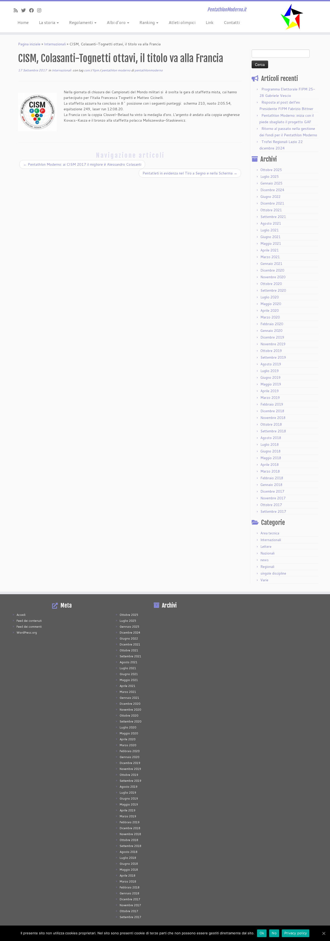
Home (23, 22)
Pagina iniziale (29, 44)
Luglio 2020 (269, 297)
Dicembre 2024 (272, 190)
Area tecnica (269, 533)
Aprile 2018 (269, 464)
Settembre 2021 (273, 216)
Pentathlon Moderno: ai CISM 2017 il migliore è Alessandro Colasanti (82, 164)
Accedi (21, 615)
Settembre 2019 (273, 357)
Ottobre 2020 (271, 283)
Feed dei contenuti (29, 621)
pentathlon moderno (116, 70)
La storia (47, 22)
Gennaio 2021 (271, 263)
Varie (264, 580)
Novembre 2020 (272, 277)
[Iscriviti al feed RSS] (17, 10)
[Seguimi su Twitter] (25, 10)
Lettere (265, 546)
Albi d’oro (117, 22)
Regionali (267, 566)
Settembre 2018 (273, 431)
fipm (96, 70)
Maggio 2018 (270, 458)
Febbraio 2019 (271, 404)
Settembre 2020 (273, 290)
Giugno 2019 (270, 377)
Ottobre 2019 (271, 350)
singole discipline (273, 573)
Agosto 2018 (270, 437)
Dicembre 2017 (272, 491)
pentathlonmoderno (149, 70)
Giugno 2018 (270, 451)
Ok (262, 933)
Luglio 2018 (269, 444)
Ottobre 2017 (271, 504)
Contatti (232, 22)
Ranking (147, 22)
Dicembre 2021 (272, 203)
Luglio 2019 (269, 370)
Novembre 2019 (272, 344)
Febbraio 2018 (271, 478)
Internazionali (55, 44)
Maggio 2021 (270, 243)
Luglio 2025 (269, 176)
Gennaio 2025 (271, 183)
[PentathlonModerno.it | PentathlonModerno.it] (292, 17)
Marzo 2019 (270, 397)
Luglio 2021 (269, 230)
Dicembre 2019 (272, 337)
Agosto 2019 (270, 364)
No (274, 933)
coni (87, 70)
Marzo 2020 (270, 317)
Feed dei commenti (29, 627)
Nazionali (267, 553)
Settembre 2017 (273, 511)
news (264, 560)
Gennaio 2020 (271, 330)
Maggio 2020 (270, 303)
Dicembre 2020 (272, 270)
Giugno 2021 (270, 236)
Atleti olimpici (182, 22)
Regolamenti (81, 22)
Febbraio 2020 (271, 324)
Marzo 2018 (270, 471)
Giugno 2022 (270, 196)
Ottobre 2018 (271, 424)
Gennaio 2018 (271, 484)
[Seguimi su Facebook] (33, 10)
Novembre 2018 (272, 417)
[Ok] (323, 933)
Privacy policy (295, 933)
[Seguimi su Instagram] (41, 10)
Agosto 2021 (270, 223)
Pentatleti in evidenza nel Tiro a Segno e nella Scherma (190, 173)
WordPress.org (26, 633)
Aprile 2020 (269, 310)
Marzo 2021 (270, 257)
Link (209, 22)
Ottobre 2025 (271, 169)
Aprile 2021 (269, 250)
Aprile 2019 (269, 391)
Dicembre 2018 (272, 411)
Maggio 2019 (270, 384)
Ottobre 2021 (271, 210)
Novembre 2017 (272, 498)
